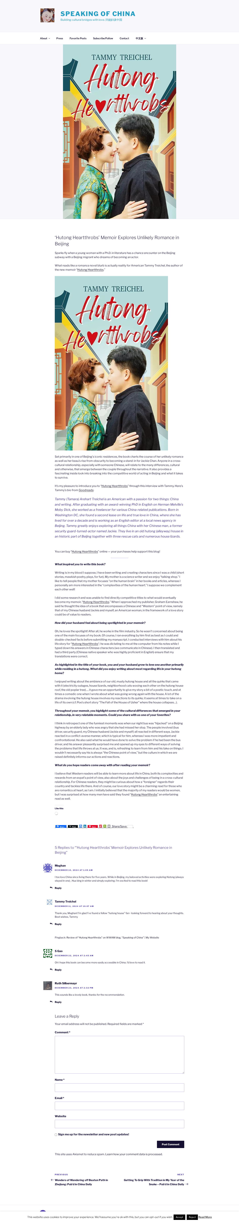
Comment (62, 1032)
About (43, 38)
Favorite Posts (78, 38)
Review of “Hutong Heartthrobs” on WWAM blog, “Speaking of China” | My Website (112, 937)
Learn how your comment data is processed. (134, 1154)
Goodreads (86, 490)
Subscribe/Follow (103, 38)
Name (60, 1079)
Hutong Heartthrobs (90, 269)
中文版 (139, 38)
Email (59, 1098)
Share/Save (119, 826)
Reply (58, 887)
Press (59, 38)
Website (60, 1116)
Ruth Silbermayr (66, 983)
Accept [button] (179, 1217)
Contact (124, 38)
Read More (205, 1217)
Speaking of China (98, 14)
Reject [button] (192, 1217)
